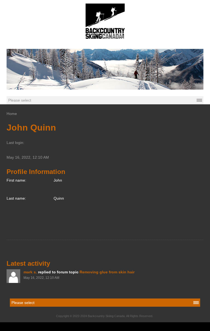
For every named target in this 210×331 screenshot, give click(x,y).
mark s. (30, 272)
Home (12, 113)
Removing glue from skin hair (107, 272)
